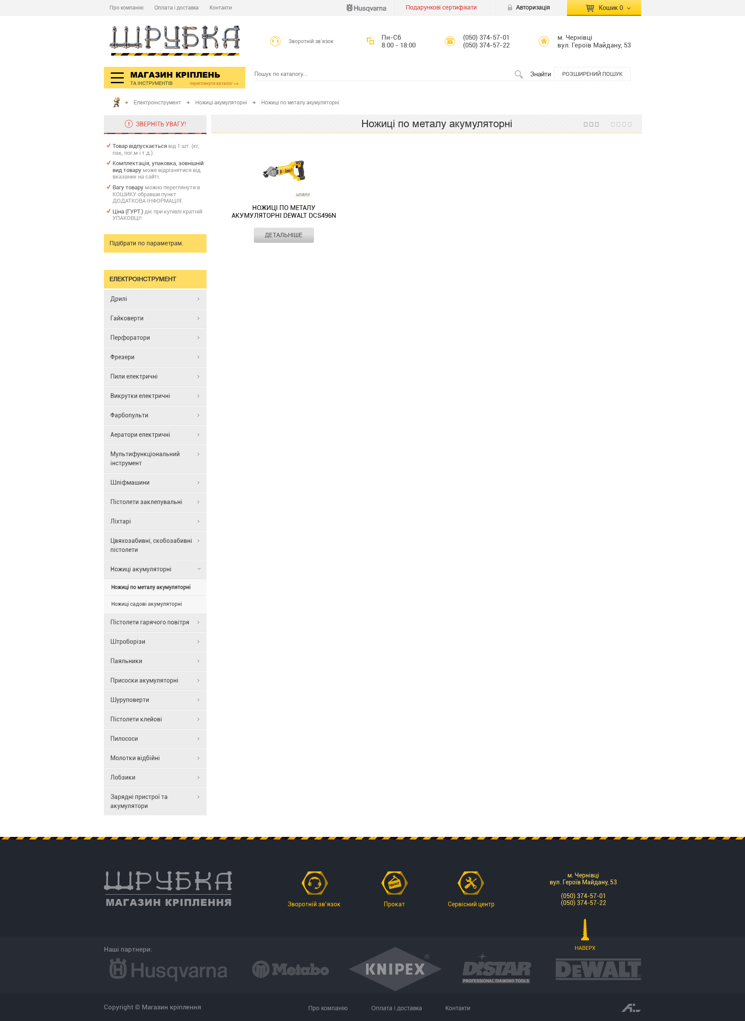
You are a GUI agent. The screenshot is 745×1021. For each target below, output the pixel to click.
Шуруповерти (129, 699)
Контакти (221, 7)
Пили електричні (134, 376)
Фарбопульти (129, 415)
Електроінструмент (157, 102)
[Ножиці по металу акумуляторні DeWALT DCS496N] (284, 171)
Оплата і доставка (176, 7)
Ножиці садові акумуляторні (146, 604)
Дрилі (118, 298)
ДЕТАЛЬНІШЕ (284, 235)
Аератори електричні (140, 434)
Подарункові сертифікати (441, 7)
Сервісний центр (471, 904)
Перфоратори (130, 337)
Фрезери (122, 357)
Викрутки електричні (140, 395)
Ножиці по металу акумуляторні (151, 587)
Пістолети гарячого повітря (149, 622)
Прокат (394, 904)
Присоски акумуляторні (144, 680)
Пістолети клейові (136, 719)
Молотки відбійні (135, 758)
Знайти (540, 74)
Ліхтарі (120, 521)
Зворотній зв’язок (311, 41)
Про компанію (127, 7)
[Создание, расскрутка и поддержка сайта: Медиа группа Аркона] (631, 1007)
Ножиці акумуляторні (221, 102)
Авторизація (533, 7)
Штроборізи (127, 641)
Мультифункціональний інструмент (145, 459)
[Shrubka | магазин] (175, 41)
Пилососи (124, 738)
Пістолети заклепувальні (146, 501)
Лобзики (122, 777)
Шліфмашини (130, 482)
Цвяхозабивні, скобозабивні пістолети (151, 545)
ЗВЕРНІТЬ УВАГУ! (161, 124)
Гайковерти (127, 318)
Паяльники (126, 661)
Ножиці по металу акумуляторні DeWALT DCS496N (284, 211)
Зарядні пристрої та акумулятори (139, 801)
